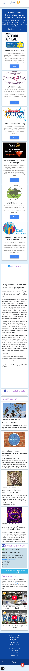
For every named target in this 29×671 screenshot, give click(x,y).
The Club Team (15, 639)
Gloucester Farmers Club (8, 559)
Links (15, 641)
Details (14, 66)
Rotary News (14, 655)
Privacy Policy (15, 644)
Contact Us (15, 642)
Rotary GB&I (15, 652)
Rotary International (14, 650)
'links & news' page (14, 583)
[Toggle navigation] (26, 4)
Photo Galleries (15, 637)
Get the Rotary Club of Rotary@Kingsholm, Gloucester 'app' (15, 571)
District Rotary (14, 654)
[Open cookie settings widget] (2, 668)
